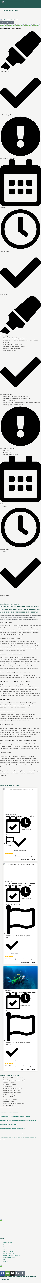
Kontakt (5, 1262)
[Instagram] (12, 1273)
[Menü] (37, 4)
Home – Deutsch (7, 1242)
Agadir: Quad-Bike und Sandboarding (19, 816)
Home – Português (8, 1251)
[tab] (20, 51)
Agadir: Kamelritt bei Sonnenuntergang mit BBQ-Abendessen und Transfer (20, 884)
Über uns (5, 1259)
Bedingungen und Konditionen (11, 1255)
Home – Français (8, 1247)
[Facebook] (2, 1273)
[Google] (17, 1273)
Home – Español (7, 1245)
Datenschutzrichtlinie (9, 1257)
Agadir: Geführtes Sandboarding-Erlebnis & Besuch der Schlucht (18, 1120)
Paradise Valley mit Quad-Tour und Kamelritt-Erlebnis (15, 1116)
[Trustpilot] (22, 1273)
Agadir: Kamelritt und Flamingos (9, 1124)
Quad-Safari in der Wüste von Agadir (10, 1108)
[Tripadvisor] (7, 1273)
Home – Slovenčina (8, 1253)
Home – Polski (7, 1249)
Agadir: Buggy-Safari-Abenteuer (9, 1112)
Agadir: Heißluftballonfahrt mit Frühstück (12, 1128)
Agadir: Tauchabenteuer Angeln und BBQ (20, 992)
